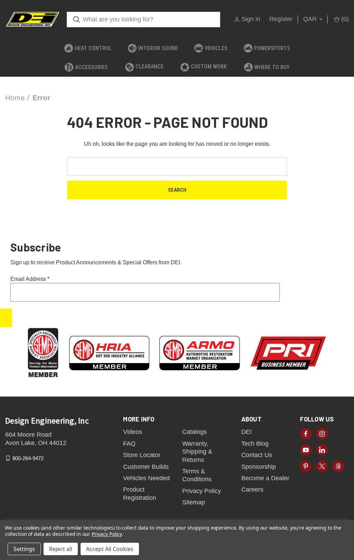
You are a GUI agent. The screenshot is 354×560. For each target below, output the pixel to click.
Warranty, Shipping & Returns (197, 451)
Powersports (272, 48)
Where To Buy (271, 67)
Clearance (150, 66)
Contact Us (256, 455)
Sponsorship (258, 466)
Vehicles (216, 48)
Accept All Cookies (109, 549)
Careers (252, 489)
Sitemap (193, 502)
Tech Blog (255, 443)
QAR (310, 19)
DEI (246, 431)
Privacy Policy (201, 490)
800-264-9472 (28, 458)
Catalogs (194, 431)
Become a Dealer (265, 478)
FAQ (129, 443)
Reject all (60, 549)
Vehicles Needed (146, 478)
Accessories (91, 67)
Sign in (250, 19)
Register (280, 19)
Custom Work (209, 66)
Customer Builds (146, 466)
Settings (24, 549)
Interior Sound (158, 48)
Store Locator (141, 455)
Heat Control (93, 48)
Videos (132, 431)
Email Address (29, 279)
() (344, 19)
